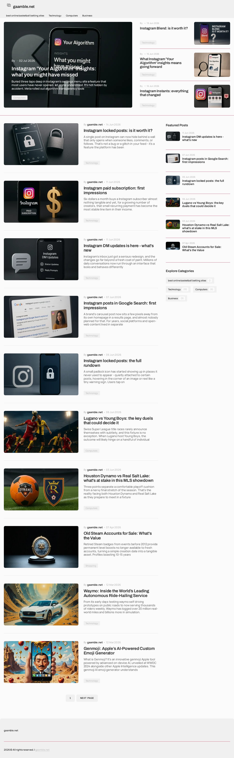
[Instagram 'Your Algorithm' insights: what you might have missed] (68, 64)
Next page (87, 698)
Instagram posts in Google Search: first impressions (205, 160)
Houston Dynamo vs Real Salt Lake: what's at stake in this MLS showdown (205, 228)
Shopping (91, 565)
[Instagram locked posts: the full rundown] (41, 374)
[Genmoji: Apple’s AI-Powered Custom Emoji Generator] (41, 662)
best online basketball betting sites (25, 15)
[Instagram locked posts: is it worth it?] (41, 144)
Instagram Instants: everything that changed (164, 93)
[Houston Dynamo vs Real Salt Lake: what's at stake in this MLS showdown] (41, 489)
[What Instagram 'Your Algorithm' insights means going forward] (212, 65)
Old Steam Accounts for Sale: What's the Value (201, 248)
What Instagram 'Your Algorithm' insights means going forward (161, 63)
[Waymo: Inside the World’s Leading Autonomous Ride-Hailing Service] (41, 604)
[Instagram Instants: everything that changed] (212, 96)
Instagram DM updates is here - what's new (203, 138)
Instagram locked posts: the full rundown (203, 182)
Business (87, 15)
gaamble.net (42, 749)
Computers (72, 15)
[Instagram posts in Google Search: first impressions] (41, 317)
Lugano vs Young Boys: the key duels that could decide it (203, 204)
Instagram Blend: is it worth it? (164, 28)
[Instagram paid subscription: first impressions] (41, 202)
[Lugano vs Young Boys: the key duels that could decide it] (41, 432)
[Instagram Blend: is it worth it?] (212, 33)
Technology (55, 15)
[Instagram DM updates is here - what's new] (41, 259)
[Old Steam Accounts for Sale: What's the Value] (41, 547)
